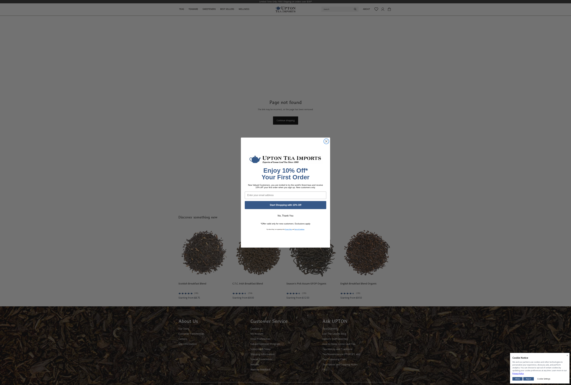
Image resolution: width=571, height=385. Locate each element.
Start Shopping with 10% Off (285, 205)
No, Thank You (285, 215)
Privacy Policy (288, 229)
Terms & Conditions (299, 229)
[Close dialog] (326, 141)
